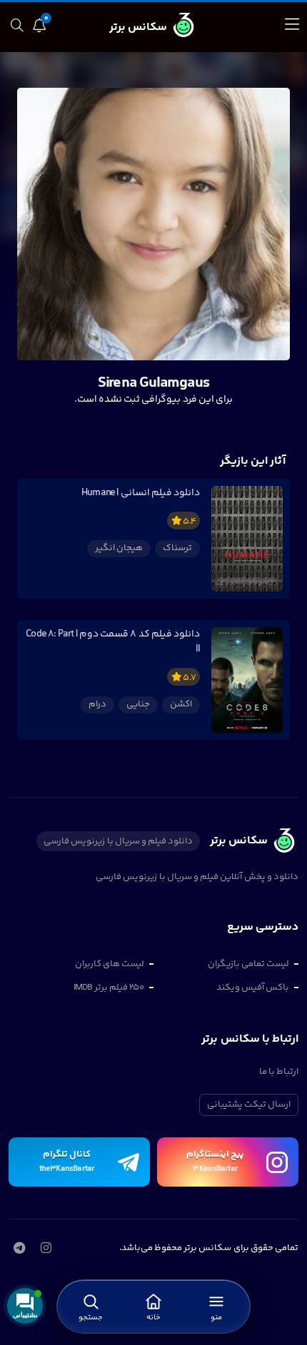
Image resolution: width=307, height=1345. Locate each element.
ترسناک (177, 548)
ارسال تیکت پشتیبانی (249, 1104)
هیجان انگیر (119, 548)
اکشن (181, 704)
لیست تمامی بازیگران (248, 964)
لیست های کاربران (109, 964)
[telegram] (19, 1249)
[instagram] (46, 1249)
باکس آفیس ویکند (252, 987)
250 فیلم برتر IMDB (109, 987)
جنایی (138, 704)
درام (97, 704)
